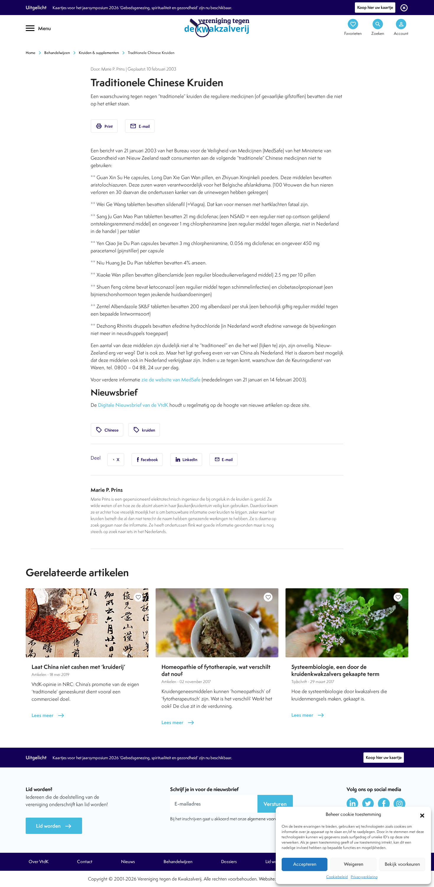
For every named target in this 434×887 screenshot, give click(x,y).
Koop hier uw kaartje (375, 7)
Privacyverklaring (364, 876)
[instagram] (399, 804)
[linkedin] (352, 804)
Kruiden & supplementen (99, 52)
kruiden (144, 430)
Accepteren (304, 864)
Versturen (275, 804)
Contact (84, 862)
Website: (267, 879)
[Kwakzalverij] (217, 27)
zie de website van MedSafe (170, 379)
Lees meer (48, 715)
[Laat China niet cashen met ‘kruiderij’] (87, 622)
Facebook (149, 459)
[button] (422, 815)
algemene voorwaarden (269, 818)
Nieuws (128, 862)
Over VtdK (38, 862)
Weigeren (353, 864)
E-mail (140, 126)
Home (30, 52)
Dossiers (229, 862)
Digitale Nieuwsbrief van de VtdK (133, 405)
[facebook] (384, 804)
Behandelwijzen (57, 52)
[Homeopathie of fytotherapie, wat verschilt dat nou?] (217, 622)
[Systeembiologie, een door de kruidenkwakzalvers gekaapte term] (346, 622)
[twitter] (368, 804)
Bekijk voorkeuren (402, 864)
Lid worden (54, 826)
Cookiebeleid (337, 876)
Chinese (107, 430)
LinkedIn (189, 459)
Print (104, 126)
